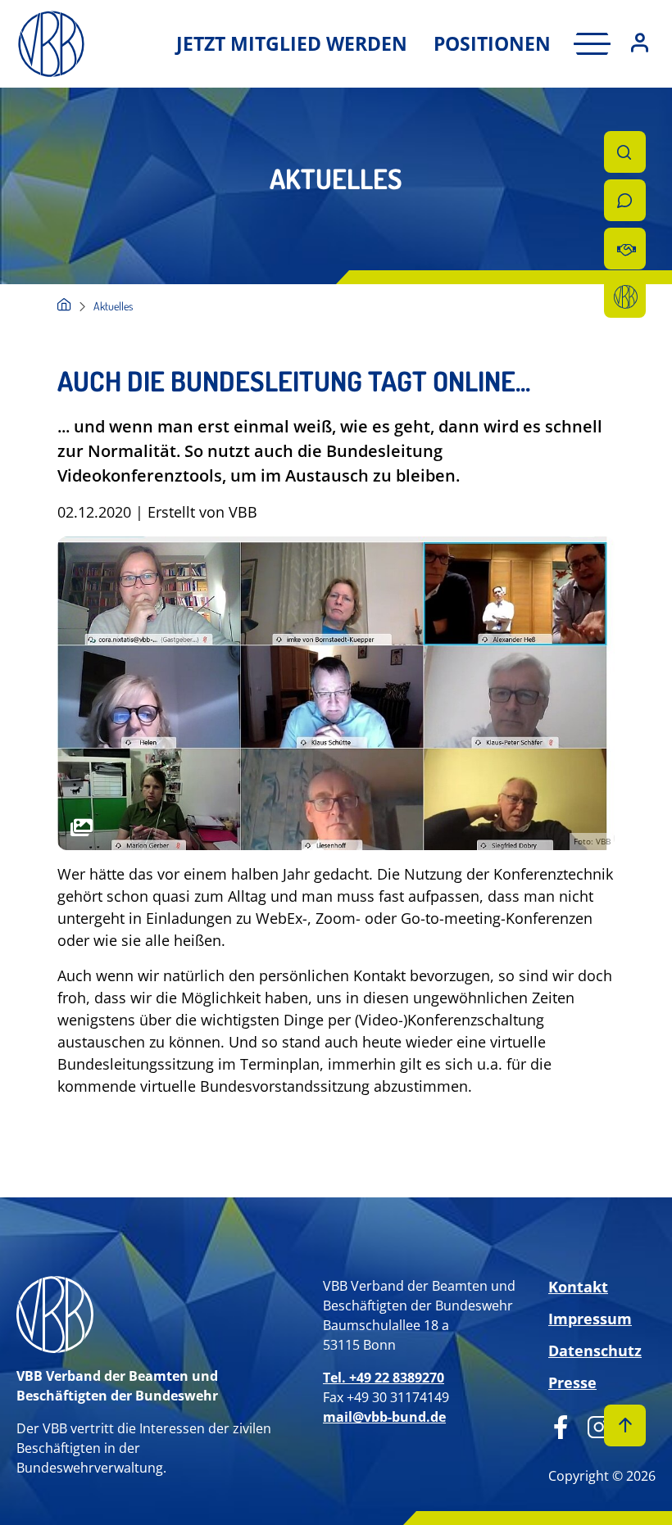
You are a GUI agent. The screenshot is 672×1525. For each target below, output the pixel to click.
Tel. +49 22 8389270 (383, 1378)
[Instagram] (593, 1425)
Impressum (590, 1318)
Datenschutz (595, 1350)
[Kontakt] (625, 200)
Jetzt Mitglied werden (291, 43)
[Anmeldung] (640, 44)
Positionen (492, 43)
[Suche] (625, 152)
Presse (572, 1382)
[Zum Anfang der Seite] (625, 1425)
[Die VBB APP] (625, 297)
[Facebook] (561, 1425)
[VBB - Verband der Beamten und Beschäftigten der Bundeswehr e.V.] (64, 306)
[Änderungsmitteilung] (625, 248)
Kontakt (578, 1286)
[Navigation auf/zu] (587, 44)
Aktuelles (113, 306)
